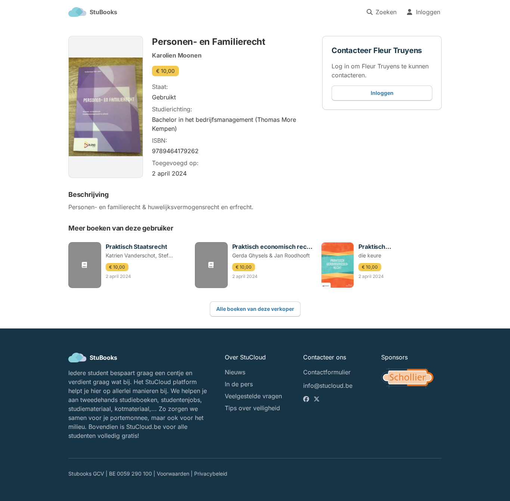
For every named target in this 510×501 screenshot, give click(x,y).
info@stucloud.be (327, 385)
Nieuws (235, 372)
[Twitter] (317, 399)
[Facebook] (307, 399)
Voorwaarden (173, 473)
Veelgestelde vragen (253, 396)
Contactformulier (327, 372)
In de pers (239, 384)
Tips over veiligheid (252, 408)
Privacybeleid (210, 473)
